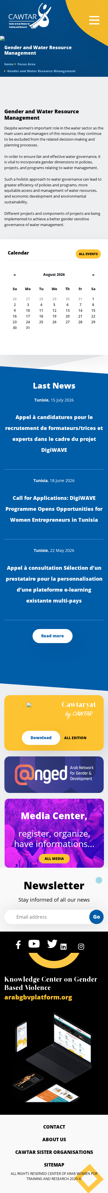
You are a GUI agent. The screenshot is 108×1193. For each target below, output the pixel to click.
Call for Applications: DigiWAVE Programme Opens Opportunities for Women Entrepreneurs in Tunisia (54, 508)
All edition (75, 737)
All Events (88, 254)
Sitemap (54, 1165)
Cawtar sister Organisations (54, 1152)
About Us (54, 1139)
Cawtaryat (79, 710)
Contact (54, 1127)
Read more (52, 635)
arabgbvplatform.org (38, 997)
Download (41, 737)
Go (96, 916)
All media (54, 858)
